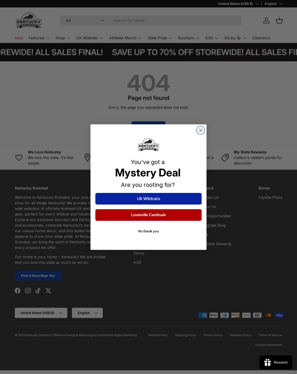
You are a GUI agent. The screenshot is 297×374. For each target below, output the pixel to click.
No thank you (148, 231)
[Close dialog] (201, 130)
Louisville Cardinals (148, 215)
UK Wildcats (148, 198)
